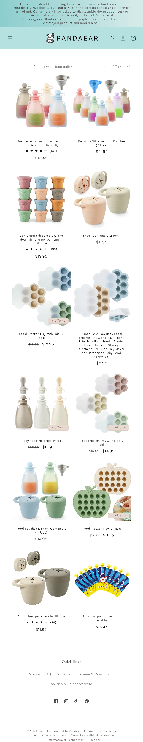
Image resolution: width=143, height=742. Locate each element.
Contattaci (65, 674)
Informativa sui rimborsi (100, 731)
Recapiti (94, 739)
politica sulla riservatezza (71, 684)
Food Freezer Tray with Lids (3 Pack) (41, 336)
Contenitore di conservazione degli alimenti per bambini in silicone (41, 239)
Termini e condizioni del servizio (92, 735)
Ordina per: (41, 66)
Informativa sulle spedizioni (66, 739)
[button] (10, 38)
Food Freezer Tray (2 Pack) (101, 528)
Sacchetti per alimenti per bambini (102, 618)
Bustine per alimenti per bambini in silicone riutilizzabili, (41, 143)
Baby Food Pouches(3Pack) (41, 441)
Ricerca (34, 674)
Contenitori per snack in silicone (41, 616)
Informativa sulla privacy (50, 735)
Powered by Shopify (66, 731)
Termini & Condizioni (95, 674)
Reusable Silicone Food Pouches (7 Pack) (101, 143)
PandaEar (45, 731)
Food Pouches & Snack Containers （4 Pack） (41, 530)
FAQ (48, 674)
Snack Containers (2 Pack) (101, 235)
